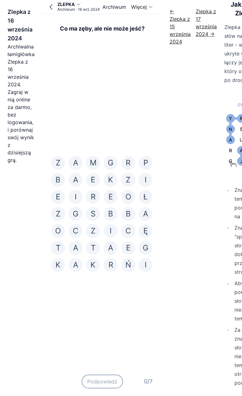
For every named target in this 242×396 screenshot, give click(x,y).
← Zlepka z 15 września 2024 (180, 26)
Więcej (139, 7)
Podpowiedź (102, 381)
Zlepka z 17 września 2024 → (206, 22)
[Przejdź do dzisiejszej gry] (51, 7)
